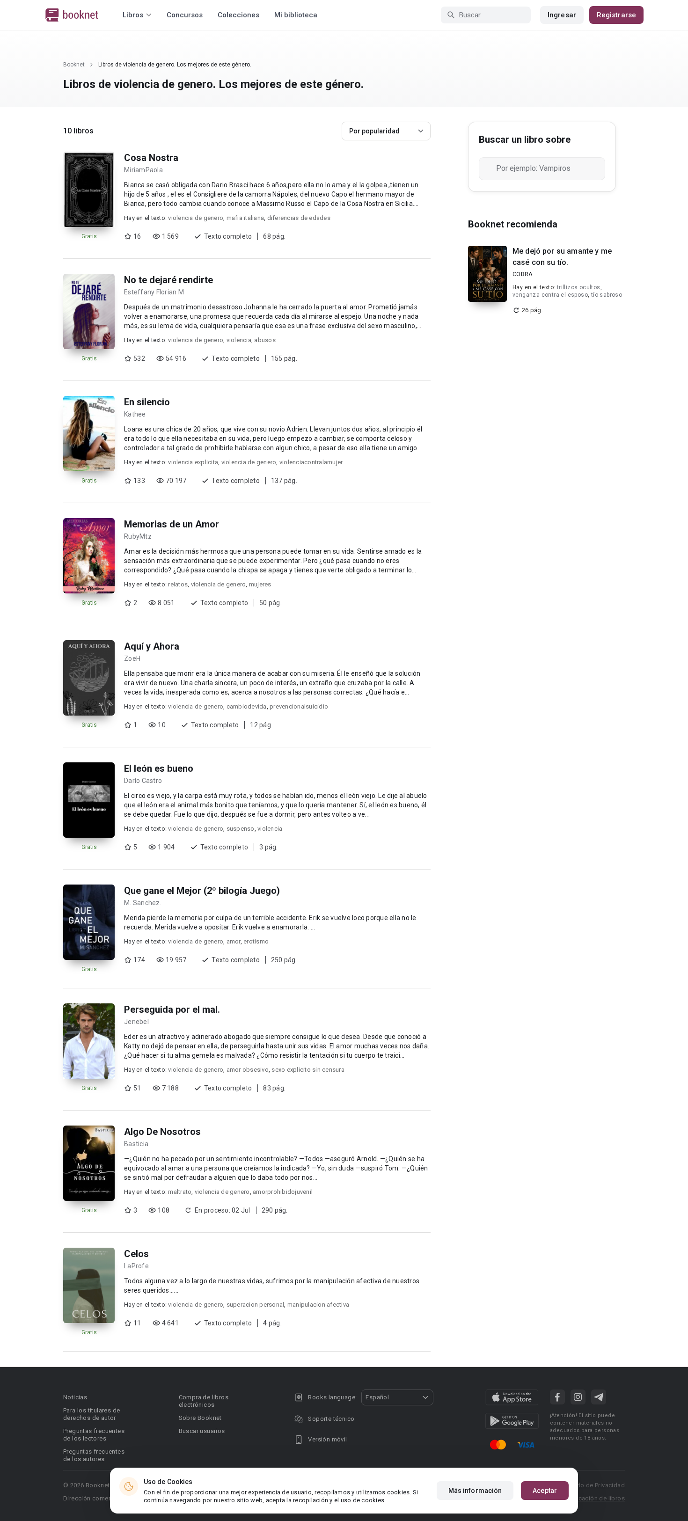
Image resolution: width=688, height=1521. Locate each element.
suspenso (241, 828)
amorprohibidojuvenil (283, 1191)
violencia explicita (193, 462)
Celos (136, 1253)
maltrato (179, 1191)
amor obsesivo (248, 1069)
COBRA (522, 274)
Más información (475, 1490)
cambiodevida (247, 706)
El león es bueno (158, 768)
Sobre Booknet (200, 1417)
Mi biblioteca (295, 15)
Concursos (185, 15)
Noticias (75, 1397)
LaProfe (136, 1266)
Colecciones (238, 15)
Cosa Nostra (151, 157)
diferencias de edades (298, 217)
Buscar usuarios (202, 1430)
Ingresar (562, 15)
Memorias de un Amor (171, 524)
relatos (178, 584)
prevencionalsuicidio (299, 706)
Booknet (74, 64)
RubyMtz (138, 536)
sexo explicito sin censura (307, 1069)
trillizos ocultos (578, 287)
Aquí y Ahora (151, 646)
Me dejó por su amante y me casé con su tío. (562, 257)
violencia (239, 340)
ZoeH (132, 658)
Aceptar (545, 1490)
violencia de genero (195, 217)
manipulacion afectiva (318, 1304)
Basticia (136, 1144)
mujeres (260, 584)
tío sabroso (606, 295)
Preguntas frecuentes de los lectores (93, 1434)
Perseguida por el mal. (172, 1009)
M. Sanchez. (142, 903)
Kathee (135, 414)
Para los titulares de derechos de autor (91, 1414)
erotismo (256, 941)
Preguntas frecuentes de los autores (93, 1455)
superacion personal (256, 1304)
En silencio (147, 402)
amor (234, 941)
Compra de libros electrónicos (203, 1401)
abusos (265, 340)
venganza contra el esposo (550, 295)
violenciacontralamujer (311, 462)
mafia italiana (245, 217)
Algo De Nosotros (162, 1131)
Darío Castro (143, 780)
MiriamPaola (143, 170)
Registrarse (616, 15)
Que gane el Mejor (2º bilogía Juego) (202, 890)
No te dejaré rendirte (168, 279)
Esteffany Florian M (154, 292)
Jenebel (136, 1021)
